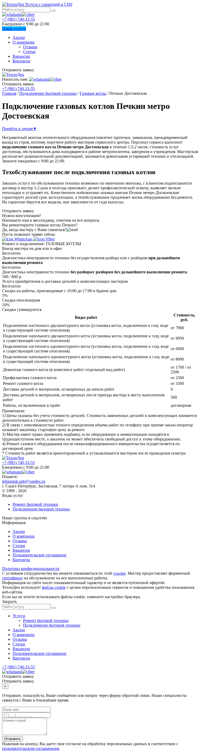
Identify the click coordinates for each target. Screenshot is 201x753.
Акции (19, 37)
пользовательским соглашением (30, 748)
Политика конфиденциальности (30, 568)
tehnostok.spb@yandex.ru (23, 481)
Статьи (29, 51)
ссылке (119, 573)
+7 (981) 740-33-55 (18, 19)
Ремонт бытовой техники (35, 504)
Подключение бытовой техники (41, 509)
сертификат (12, 578)
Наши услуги (14, 28)
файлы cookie (54, 587)
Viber (49, 239)
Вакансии (21, 56)
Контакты (21, 61)
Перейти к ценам (19, 128)
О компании (24, 42)
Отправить (12, 739)
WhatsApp (23, 239)
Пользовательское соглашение (39, 555)
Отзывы (30, 47)
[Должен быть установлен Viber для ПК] (28, 14)
